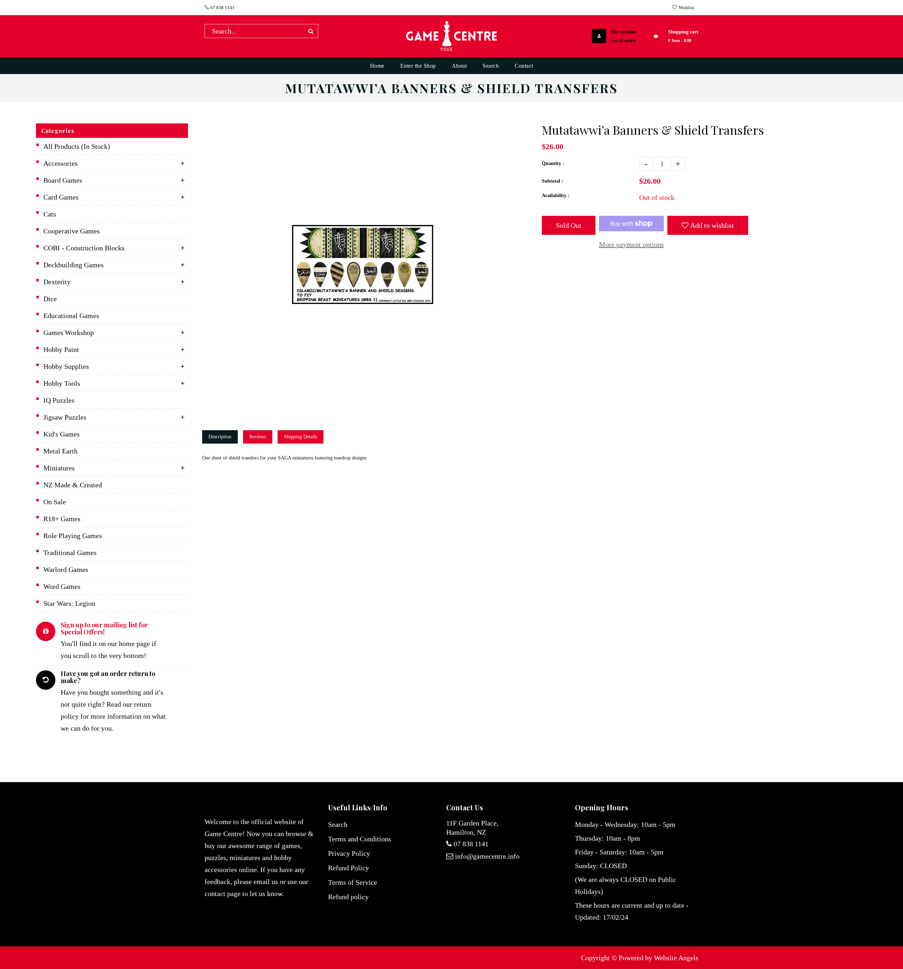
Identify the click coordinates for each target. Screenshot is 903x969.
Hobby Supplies (66, 366)
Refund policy (348, 897)
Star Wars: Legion (69, 603)
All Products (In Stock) (76, 146)
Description (219, 436)
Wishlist (686, 7)
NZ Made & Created (72, 485)
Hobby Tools (61, 383)
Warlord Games (65, 569)
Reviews (257, 436)
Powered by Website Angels (658, 958)
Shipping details (300, 436)
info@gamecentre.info (487, 856)
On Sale (54, 502)
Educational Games (71, 315)
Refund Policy (348, 868)
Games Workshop (68, 332)
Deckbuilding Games (73, 265)
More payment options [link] (631, 244)
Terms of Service (352, 882)
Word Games (61, 586)
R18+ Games (61, 519)
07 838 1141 (222, 7)
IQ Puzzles (58, 400)
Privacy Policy (349, 853)
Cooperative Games (71, 231)
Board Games (62, 180)
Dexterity (57, 282)
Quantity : (553, 163)
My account (623, 32)
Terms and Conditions (359, 839)
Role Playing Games (72, 536)
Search (337, 824)
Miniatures (59, 468)
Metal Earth (60, 451)
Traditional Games (70, 552)
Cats (49, 214)
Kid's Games (61, 434)
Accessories (60, 163)
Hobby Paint (61, 349)
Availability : (556, 195)
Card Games (61, 197)
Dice (50, 299)
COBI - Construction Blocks (84, 248)
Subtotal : (552, 181)
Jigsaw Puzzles (64, 417)
